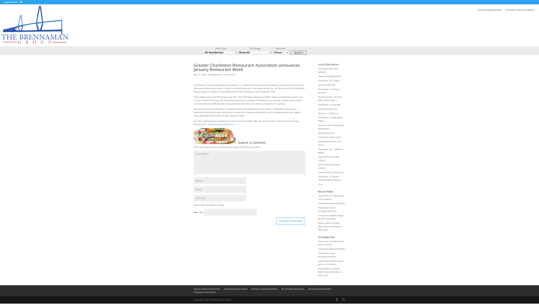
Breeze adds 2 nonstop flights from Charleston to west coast (330, 226)
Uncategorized (214, 74)
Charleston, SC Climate (328, 80)
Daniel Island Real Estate (235, 289)
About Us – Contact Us (328, 113)
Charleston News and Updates (520, 10)
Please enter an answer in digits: (209, 205)
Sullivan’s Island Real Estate (264, 289)
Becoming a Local (326, 133)
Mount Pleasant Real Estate (207, 289)
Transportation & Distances (331, 172)
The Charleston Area (327, 109)
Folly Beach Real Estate (205, 292)
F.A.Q (320, 184)
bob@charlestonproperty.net (221, 124)
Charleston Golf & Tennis (329, 137)
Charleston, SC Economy (329, 104)
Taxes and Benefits (327, 85)
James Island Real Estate (319, 289)
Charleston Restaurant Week (331, 203)
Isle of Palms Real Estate (292, 289)
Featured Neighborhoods (490, 10)
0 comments (229, 74)
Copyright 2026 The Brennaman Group (212, 299)
